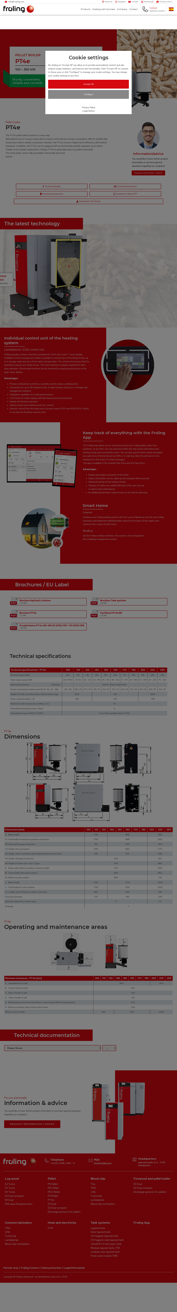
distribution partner (157, 11)
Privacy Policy (88, 107)
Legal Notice (88, 110)
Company (122, 9)
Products (85, 9)
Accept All (88, 84)
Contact (133, 9)
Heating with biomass (103, 9)
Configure (88, 94)
